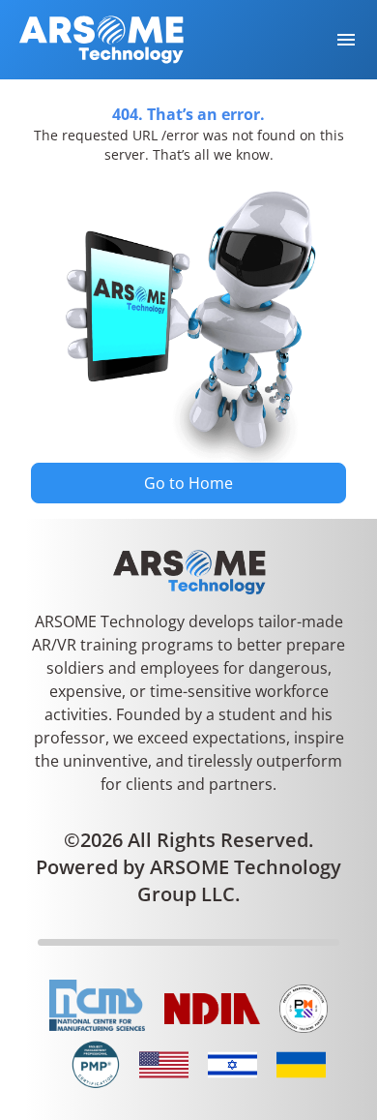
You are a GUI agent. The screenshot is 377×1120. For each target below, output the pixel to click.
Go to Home (188, 483)
